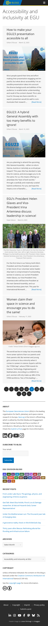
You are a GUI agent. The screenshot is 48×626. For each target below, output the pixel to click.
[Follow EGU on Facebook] (24, 615)
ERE (21, 474)
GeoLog (21, 417)
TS (13, 481)
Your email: (7, 449)
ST (9, 481)
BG (9, 474)
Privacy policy (39, 605)
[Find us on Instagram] (21, 435)
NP (25, 477)
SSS (4, 481)
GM (4, 477)
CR (17, 474)
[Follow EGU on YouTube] (19, 615)
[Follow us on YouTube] (16, 435)
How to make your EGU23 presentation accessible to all (20, 34)
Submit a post (25, 609)
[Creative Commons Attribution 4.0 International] (5, 589)
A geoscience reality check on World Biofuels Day (22, 522)
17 (42, 389)
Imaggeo (37, 621)
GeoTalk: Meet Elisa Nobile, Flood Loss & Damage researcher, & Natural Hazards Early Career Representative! (22, 505)
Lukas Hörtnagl (26, 621)
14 (26, 389)
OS (30, 477)
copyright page (15, 583)
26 (24, 394)
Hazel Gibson (11, 220)
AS (4, 474)
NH (20, 477)
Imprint (27, 605)
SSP (43, 477)
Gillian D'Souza (12, 43)
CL (13, 474)
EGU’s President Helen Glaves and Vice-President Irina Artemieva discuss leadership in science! (22, 207)
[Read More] (36, 102)
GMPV (10, 477)
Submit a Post (16, 429)
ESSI (27, 474)
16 (36, 389)
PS (34, 477)
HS (16, 477)
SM (38, 477)
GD (35, 474)
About (5, 605)
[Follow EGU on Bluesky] (33, 615)
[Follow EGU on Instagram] (14, 615)
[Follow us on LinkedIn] (5, 435)
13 (21, 389)
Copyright (16, 605)
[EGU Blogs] (12, 5)
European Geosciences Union (17, 411)
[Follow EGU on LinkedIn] (10, 615)
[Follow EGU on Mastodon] (28, 615)
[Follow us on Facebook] (10, 435)
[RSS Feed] (38, 615)
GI (39, 474)
